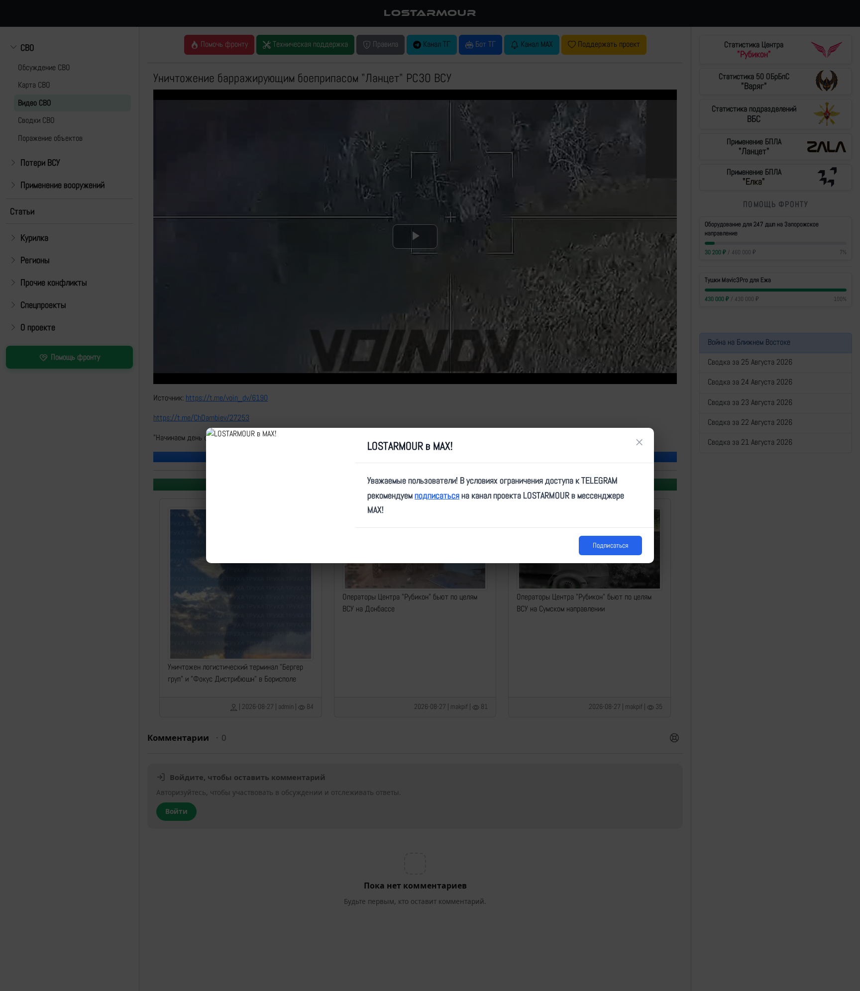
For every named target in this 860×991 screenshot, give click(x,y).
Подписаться (610, 545)
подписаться (437, 495)
